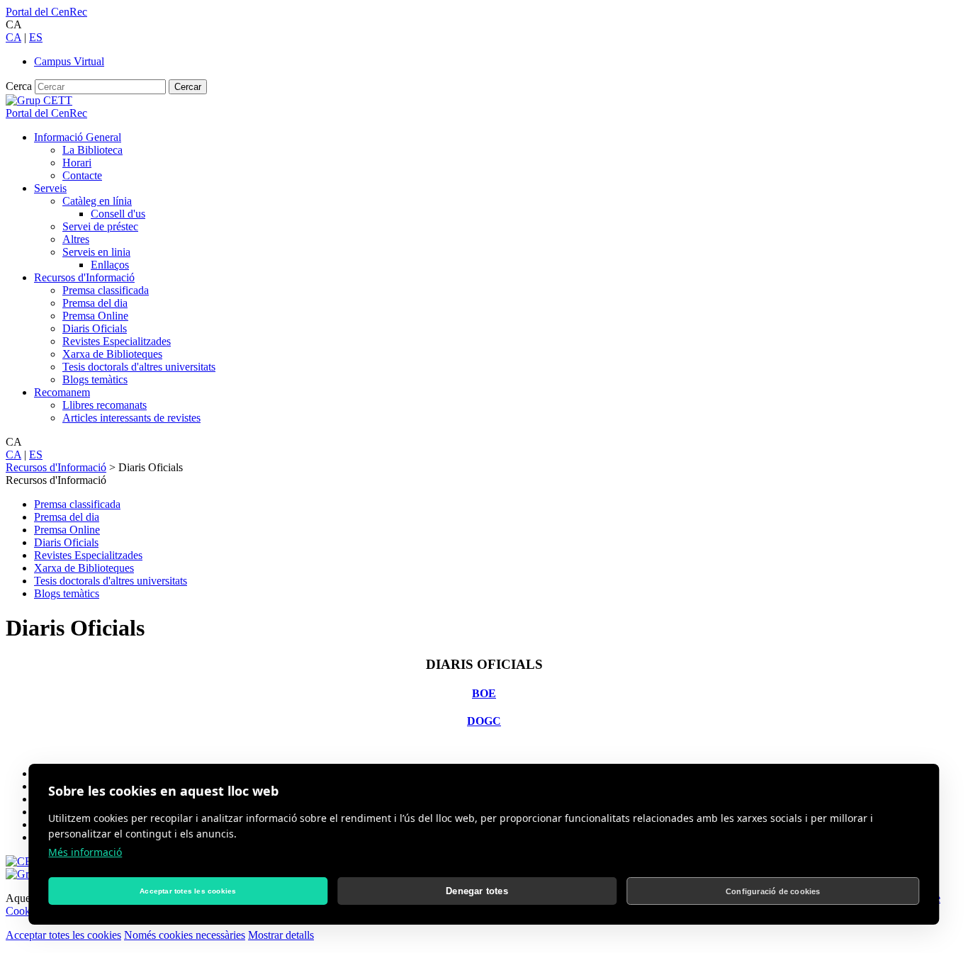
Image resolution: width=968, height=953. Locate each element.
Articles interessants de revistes (131, 418)
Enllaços (110, 265)
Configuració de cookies (773, 891)
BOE (484, 693)
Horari (76, 163)
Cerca (19, 86)
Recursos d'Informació (84, 277)
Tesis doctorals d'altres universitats (138, 367)
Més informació (85, 852)
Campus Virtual (69, 61)
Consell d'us (118, 214)
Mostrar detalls (281, 935)
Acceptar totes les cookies (63, 935)
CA (13, 37)
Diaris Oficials (94, 328)
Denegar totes (477, 891)
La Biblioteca (92, 150)
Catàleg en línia (97, 201)
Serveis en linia (96, 252)
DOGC (484, 721)
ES (36, 37)
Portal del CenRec (46, 12)
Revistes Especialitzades (116, 341)
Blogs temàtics (95, 379)
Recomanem (62, 392)
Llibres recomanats (104, 405)
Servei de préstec (100, 226)
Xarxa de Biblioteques (112, 354)
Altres (75, 239)
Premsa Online (95, 316)
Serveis (50, 188)
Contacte (82, 175)
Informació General (77, 137)
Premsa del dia (95, 303)
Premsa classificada (105, 290)
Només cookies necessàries (184, 935)
